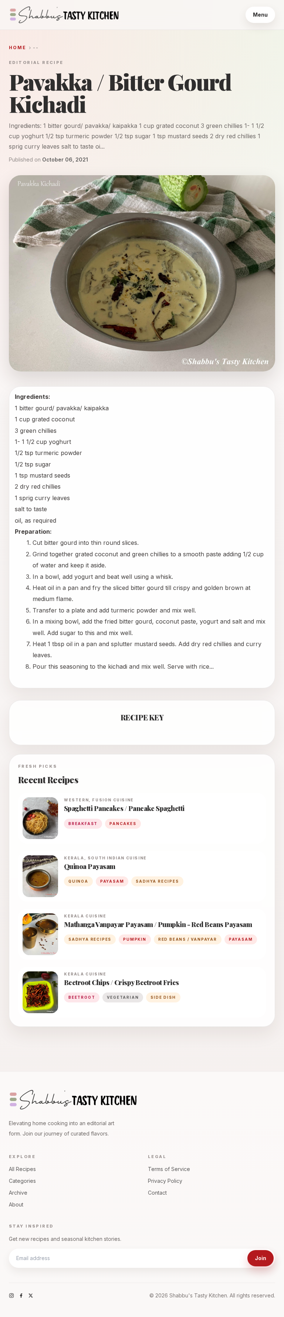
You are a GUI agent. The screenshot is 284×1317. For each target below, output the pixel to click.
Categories (22, 1181)
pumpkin (134, 939)
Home (18, 47)
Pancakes (122, 823)
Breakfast (83, 823)
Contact (157, 1192)
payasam (112, 881)
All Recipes (22, 1169)
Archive (18, 1192)
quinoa (78, 881)
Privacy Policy (165, 1181)
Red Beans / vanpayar (187, 939)
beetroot (81, 997)
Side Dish (163, 997)
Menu (260, 14)
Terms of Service (169, 1169)
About (16, 1204)
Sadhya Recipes (157, 881)
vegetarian (123, 997)
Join (260, 1258)
